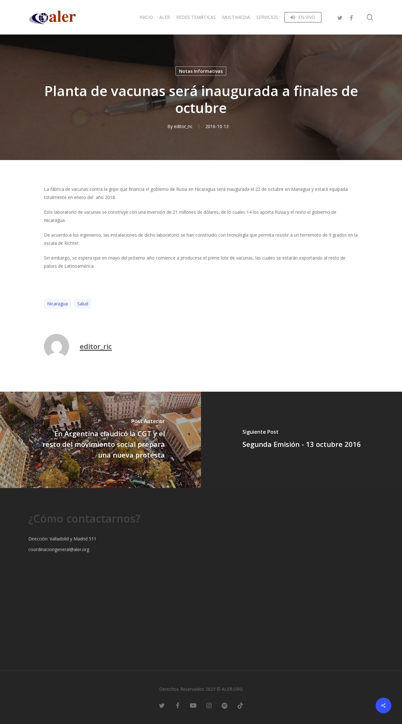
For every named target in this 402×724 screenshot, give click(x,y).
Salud (82, 304)
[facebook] (351, 17)
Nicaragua (57, 304)
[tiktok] (240, 705)
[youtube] (193, 705)
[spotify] (224, 705)
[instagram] (209, 705)
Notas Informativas (201, 71)
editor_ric (183, 126)
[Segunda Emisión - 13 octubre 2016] (301, 440)
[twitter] (339, 17)
